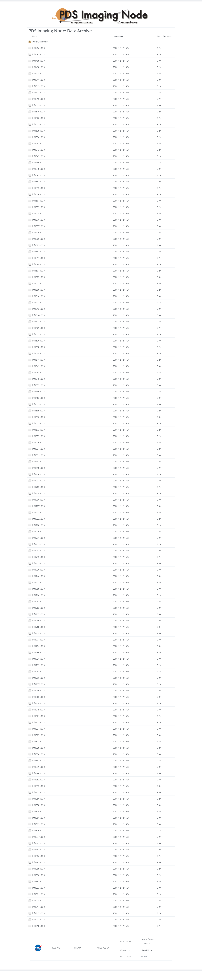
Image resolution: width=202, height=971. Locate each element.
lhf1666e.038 (38, 398)
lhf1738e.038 (38, 569)
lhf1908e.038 (38, 900)
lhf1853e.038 (38, 786)
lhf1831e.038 (38, 760)
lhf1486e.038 (38, 48)
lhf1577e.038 (38, 226)
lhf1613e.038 (38, 308)
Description (167, 36)
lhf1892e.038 (38, 881)
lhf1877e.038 (38, 836)
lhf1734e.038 (38, 550)
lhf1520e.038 (38, 118)
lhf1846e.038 (38, 773)
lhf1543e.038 (38, 149)
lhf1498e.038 (38, 67)
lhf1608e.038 (38, 289)
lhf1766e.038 (38, 620)
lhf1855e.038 (38, 792)
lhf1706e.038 (38, 499)
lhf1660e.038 (38, 391)
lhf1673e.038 (38, 429)
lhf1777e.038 (38, 639)
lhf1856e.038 (38, 798)
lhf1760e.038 (38, 595)
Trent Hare (145, 944)
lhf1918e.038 (38, 926)
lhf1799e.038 (38, 690)
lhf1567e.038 (38, 200)
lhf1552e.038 (38, 188)
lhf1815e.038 (38, 709)
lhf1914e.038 (38, 906)
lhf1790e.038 (38, 652)
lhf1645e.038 (38, 378)
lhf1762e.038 (38, 601)
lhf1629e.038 (38, 328)
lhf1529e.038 (38, 130)
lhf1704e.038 (38, 493)
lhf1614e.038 (38, 315)
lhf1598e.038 (38, 264)
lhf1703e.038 (38, 487)
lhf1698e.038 (38, 467)
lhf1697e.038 (38, 461)
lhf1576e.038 (38, 219)
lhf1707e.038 (38, 506)
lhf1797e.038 (38, 684)
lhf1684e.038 (38, 448)
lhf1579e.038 (38, 232)
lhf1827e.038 (38, 741)
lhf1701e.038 (38, 480)
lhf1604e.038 (38, 270)
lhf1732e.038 (38, 544)
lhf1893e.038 (38, 887)
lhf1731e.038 (38, 537)
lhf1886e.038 (38, 856)
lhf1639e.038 (38, 353)
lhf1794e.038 (38, 671)
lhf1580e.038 (38, 238)
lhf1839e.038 (38, 766)
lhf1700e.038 (38, 474)
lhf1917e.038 (38, 919)
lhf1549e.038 (38, 175)
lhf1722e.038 (38, 518)
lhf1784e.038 (38, 646)
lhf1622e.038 (38, 321)
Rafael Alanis (146, 950)
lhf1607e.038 (38, 283)
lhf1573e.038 (38, 207)
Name (34, 36)
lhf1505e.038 (38, 73)
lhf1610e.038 (38, 296)
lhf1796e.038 (38, 677)
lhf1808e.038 (38, 703)
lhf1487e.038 (38, 54)
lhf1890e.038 (38, 875)
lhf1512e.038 (38, 86)
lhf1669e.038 (38, 410)
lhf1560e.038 (38, 194)
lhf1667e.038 (38, 404)
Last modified (118, 36)
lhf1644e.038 (38, 372)
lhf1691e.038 (38, 455)
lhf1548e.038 (38, 168)
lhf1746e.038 (38, 576)
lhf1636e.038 (38, 340)
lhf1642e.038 (38, 366)
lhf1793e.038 (38, 665)
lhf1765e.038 (38, 614)
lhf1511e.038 (38, 79)
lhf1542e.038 (38, 143)
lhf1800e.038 (38, 697)
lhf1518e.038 (38, 111)
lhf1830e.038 (38, 754)
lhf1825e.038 (38, 735)
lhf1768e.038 (38, 627)
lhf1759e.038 (38, 588)
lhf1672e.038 (38, 423)
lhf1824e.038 (38, 728)
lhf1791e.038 (38, 658)
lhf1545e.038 (38, 156)
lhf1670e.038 (38, 417)
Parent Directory (40, 41)
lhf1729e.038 (38, 531)
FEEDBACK (56, 948)
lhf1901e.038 (38, 894)
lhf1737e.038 (38, 563)
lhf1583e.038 (38, 251)
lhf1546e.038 (38, 162)
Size (158, 36)
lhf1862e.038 (38, 824)
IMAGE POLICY (103, 948)
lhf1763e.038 (38, 607)
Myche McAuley (147, 939)
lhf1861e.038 (38, 817)
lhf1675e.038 (38, 436)
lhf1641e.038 (38, 359)
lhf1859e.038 (38, 811)
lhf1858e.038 (38, 805)
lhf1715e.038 (38, 512)
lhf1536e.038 (38, 137)
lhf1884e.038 (38, 849)
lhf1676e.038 (38, 442)
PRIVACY (77, 948)
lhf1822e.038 (38, 722)
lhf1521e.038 (38, 124)
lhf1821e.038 (38, 716)
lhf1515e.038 (38, 98)
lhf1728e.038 (38, 525)
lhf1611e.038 (38, 302)
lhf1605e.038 (38, 277)
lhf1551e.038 (38, 181)
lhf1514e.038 (38, 92)
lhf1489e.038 (38, 60)
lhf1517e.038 (38, 105)
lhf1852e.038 (38, 779)
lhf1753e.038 (38, 582)
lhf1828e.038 (38, 747)
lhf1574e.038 (38, 213)
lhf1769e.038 (38, 633)
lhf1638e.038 (38, 347)
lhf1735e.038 (38, 557)
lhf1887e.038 (38, 862)
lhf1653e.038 (38, 385)
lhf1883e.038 (38, 843)
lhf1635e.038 (38, 334)
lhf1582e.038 (38, 245)
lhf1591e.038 (38, 258)
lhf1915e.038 (38, 913)
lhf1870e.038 (38, 830)
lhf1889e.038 (38, 868)
